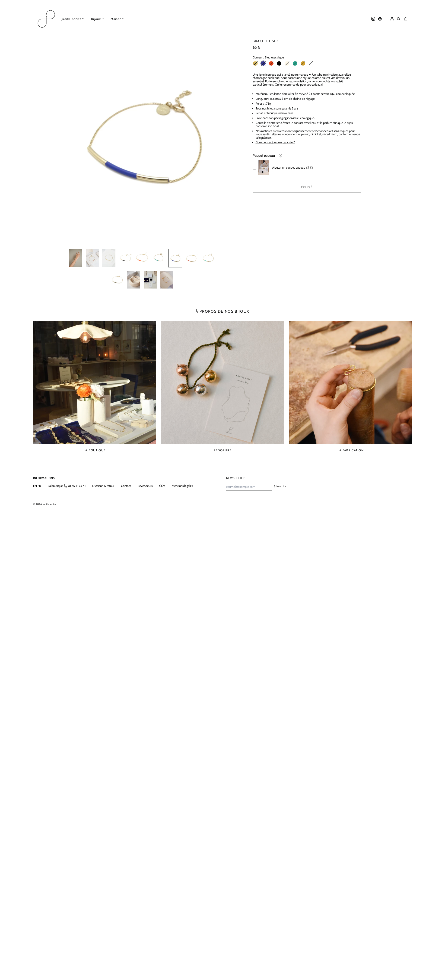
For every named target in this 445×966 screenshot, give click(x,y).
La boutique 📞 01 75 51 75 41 (67, 486)
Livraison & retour (103, 486)
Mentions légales (182, 486)
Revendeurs (145, 486)
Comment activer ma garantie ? (275, 142)
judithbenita (49, 504)
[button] (398, 18)
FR (39, 486)
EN (35, 486)
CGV (162, 486)
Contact (126, 486)
